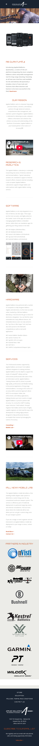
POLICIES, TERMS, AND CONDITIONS (19, 699)
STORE (19, 692)
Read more (13, 91)
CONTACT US (19, 702)
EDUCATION (19, 695)
